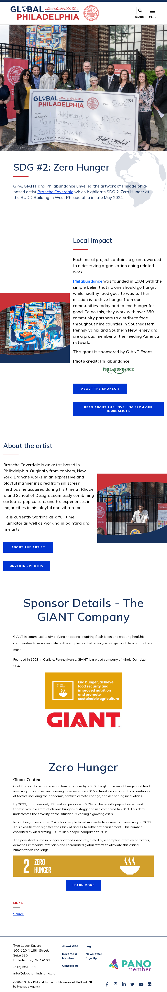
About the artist (28, 547)
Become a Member (69, 956)
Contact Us (70, 966)
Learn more (83, 885)
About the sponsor (100, 389)
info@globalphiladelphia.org (34, 973)
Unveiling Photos (26, 566)
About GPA (70, 946)
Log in (90, 946)
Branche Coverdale (55, 191)
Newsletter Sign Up (94, 956)
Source (18, 914)
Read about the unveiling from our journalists (118, 409)
